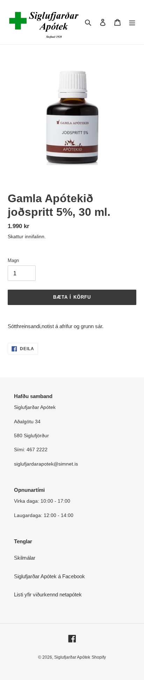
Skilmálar (24, 558)
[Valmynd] (132, 22)
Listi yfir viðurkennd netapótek (48, 594)
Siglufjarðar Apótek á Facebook (49, 576)
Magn (13, 260)
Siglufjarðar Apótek (72, 657)
